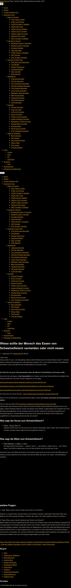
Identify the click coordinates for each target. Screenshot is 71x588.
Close (2, 173)
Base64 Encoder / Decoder (20, 46)
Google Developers (10, 562)
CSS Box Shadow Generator (20, 86)
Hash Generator (16, 50)
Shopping (7, 162)
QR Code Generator (17, 100)
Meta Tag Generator (17, 95)
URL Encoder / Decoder (19, 57)
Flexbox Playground (17, 67)
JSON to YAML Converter (19, 34)
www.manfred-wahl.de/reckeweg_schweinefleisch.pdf (40, 394)
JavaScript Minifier (17, 69)
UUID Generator (16, 102)
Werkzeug (61, 542)
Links (5, 150)
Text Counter (15, 145)
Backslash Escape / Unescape (21, 43)
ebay (9, 155)
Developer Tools (9, 15)
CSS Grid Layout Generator (20, 62)
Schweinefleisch (38, 542)
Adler (5, 553)
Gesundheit (17, 354)
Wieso (67, 542)
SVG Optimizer (16, 74)
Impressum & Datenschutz (12, 169)
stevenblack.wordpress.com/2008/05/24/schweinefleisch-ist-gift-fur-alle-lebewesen (27, 386)
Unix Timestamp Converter (20, 131)
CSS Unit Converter (17, 112)
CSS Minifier (15, 65)
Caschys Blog (8, 560)
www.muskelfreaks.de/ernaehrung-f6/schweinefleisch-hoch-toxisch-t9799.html (25, 390)
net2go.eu (7, 569)
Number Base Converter (19, 124)
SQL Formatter (16, 72)
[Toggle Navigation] (1, 3)
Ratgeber (30, 542)
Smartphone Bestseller (11, 572)
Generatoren (11, 76)
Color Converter (16, 110)
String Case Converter (18, 129)
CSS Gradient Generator (19, 88)
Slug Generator (16, 126)
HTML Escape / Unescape (19, 53)
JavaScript (10, 159)
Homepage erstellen (10, 565)
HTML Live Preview (17, 22)
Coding (9, 152)
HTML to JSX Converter (19, 117)
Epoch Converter (16, 114)
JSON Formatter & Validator (20, 24)
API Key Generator (17, 81)
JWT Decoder (15, 55)
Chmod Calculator (17, 107)
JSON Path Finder (17, 27)
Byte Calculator (16, 136)
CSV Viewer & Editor (18, 20)
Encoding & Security (14, 41)
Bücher (6, 10)
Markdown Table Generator (20, 93)
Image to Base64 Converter (20, 119)
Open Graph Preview (18, 140)
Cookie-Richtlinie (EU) (11, 12)
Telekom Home (9, 577)
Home (6, 8)
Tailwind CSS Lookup (18, 36)
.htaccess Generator (17, 79)
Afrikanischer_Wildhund (11, 555)
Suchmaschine (8, 166)
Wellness (55, 542)
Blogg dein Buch (9, 558)
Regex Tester (15, 143)
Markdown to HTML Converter (21, 121)
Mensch (23, 542)
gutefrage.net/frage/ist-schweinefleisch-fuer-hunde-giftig (38, 404)
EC (8, 157)
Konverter (10, 105)
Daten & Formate (13, 17)
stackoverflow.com (10, 574)
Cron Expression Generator (20, 84)
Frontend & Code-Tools (15, 60)
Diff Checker (15, 138)
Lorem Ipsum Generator (19, 91)
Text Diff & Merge (16, 147)
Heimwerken (16, 542)
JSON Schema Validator (19, 29)
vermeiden (47, 542)
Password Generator (18, 98)
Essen (2, 542)
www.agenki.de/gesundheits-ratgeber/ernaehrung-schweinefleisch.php (23, 382)
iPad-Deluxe (8, 567)
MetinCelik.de (4, 1)
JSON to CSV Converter (19, 31)
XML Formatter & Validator (19, 39)
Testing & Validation (13, 133)
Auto (8, 164)
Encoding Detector (17, 48)
